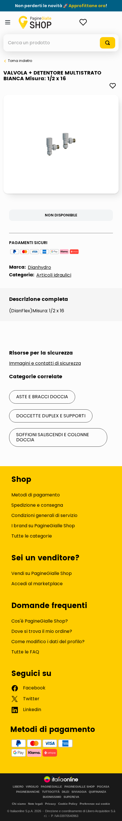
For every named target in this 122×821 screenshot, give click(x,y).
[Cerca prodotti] (107, 43)
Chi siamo (19, 803)
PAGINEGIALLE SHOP (79, 786)
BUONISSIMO (52, 797)
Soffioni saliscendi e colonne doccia (52, 437)
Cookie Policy (67, 803)
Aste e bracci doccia (42, 396)
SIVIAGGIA (79, 791)
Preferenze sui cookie (95, 803)
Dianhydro (39, 267)
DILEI (65, 791)
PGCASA (103, 786)
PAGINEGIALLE (51, 786)
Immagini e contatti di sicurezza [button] (45, 363)
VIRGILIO (32, 786)
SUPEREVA (71, 797)
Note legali (35, 803)
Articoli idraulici (53, 275)
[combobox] (61, 42)
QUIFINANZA (97, 791)
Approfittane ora (87, 6)
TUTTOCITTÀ (51, 791)
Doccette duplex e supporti (50, 415)
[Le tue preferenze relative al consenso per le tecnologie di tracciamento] (112, 811)
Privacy (50, 803)
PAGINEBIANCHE (28, 791)
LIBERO (18, 786)
